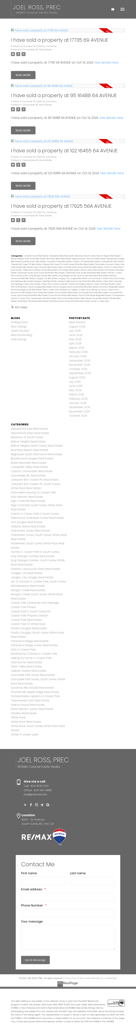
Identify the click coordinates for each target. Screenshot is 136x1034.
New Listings (19, 326)
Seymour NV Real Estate (21, 292)
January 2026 (77, 356)
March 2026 (76, 348)
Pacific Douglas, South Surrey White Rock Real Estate (75, 287)
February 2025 (78, 399)
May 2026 (75, 339)
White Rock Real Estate (38, 301)
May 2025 (75, 390)
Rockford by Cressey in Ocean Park (75, 289)
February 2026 (78, 352)
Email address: (32, 889)
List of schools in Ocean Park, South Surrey (106, 278)
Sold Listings (19, 339)
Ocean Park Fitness (32, 284)
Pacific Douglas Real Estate (40, 287)
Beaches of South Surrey (85, 256)
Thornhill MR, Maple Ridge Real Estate (94, 295)
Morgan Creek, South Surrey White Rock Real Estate (80, 281)
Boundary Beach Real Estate (59, 258)
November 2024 (79, 411)
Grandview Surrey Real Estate (30, 531)
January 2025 (77, 403)
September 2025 (80, 373)
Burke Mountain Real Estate (34, 261)
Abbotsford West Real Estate (62, 256)
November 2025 (79, 365)
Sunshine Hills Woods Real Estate (63, 295)
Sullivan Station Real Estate (66, 292)
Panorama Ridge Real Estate (111, 287)
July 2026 (75, 331)
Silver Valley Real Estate (43, 292)
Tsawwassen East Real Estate (44, 298)
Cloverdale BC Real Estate (37, 49)
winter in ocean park (100, 301)
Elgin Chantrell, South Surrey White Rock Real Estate (81, 267)
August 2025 (77, 377)
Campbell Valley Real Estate (59, 261)
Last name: (78, 873)
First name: (29, 873)
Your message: (32, 921)
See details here (106, 62)
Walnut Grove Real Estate (69, 298)
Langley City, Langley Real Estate (73, 278)
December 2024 (79, 407)
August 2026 (77, 326)
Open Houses (20, 331)
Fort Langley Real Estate (68, 270)
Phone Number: (32, 905)
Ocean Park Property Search (81, 284)
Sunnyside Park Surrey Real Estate (93, 292)
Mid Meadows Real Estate (22, 281)
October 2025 (78, 369)
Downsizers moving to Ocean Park (109, 264)
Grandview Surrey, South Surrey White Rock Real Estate (41, 273)
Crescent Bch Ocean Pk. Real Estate (26, 264)
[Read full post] (68, 32)
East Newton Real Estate (22, 267)
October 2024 (78, 416)
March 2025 (76, 394)
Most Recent (77, 322)
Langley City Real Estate (47, 278)
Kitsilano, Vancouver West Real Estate (35, 569)
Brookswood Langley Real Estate (32, 458)
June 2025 (75, 386)
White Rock (23, 301)
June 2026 (75, 335)
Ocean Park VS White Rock (28, 624)
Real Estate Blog (21, 335)
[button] (25, 804)
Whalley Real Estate (24, 713)
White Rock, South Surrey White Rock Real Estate (69, 301)
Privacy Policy (71, 978)
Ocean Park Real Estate (104, 284)
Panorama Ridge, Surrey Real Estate (26, 289)
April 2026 (75, 343)
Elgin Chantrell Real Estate (46, 267)
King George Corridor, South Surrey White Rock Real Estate (83, 275)
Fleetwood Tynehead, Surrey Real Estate (40, 270)
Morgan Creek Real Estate (45, 281)
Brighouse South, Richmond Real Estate (89, 258)
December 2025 (79, 360)
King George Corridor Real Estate (43, 275)
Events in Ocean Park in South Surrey (35, 514)
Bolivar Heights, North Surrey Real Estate (28, 258)
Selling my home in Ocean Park (105, 289)
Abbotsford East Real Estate (37, 256)
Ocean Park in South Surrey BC (55, 284)
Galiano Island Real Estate (91, 270)
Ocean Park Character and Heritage (35, 603)
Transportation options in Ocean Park (35, 696)
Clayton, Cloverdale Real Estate (86, 261)
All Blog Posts (19, 322)
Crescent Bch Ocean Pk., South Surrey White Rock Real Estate (68, 264)
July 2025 (75, 382)
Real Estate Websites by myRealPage (98, 978)
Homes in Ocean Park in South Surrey (35, 552)
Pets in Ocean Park (51, 289)
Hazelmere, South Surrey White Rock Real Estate (86, 273)
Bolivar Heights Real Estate (108, 256)
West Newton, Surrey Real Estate (95, 298)
